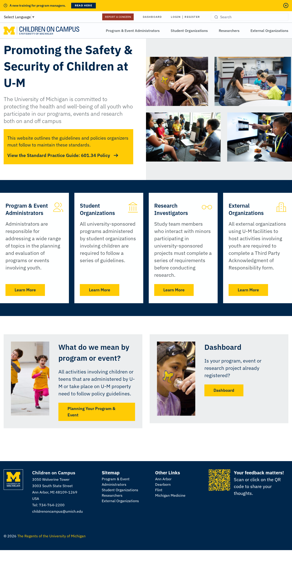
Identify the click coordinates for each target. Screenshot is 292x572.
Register (192, 16)
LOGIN (176, 16)
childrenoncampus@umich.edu (57, 511)
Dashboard (152, 16)
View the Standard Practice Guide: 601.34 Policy (58, 155)
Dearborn (163, 484)
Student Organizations (189, 30)
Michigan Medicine (170, 495)
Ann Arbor (163, 479)
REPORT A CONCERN (118, 16)
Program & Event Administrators (133, 30)
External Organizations (269, 30)
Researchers (229, 30)
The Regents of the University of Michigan (51, 536)
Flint (158, 490)
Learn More (25, 290)
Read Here (83, 5)
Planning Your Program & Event (91, 412)
